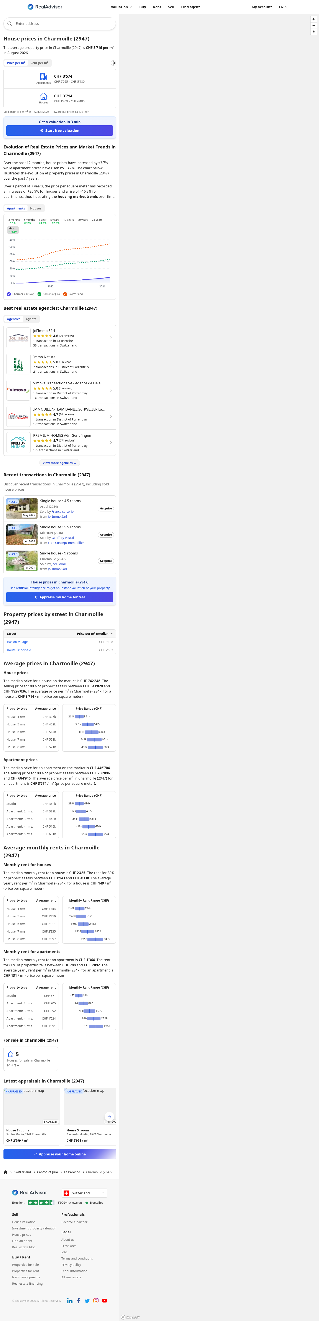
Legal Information (74, 1271)
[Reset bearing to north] (314, 32)
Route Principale (19, 650)
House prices (21, 1234)
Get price (106, 508)
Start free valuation (62, 130)
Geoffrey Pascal (63, 538)
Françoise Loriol (63, 511)
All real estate (71, 1277)
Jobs (64, 1252)
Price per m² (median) (93, 634)
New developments (26, 1277)
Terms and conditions (77, 1258)
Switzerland (22, 1172)
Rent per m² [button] (39, 63)
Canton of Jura (47, 1172)
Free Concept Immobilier (66, 543)
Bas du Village (17, 642)
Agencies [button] (13, 319)
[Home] (5, 1172)
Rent (157, 7)
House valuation (24, 1222)
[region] (219, 667)
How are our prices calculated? (70, 112)
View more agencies (60, 463)
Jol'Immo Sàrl (57, 516)
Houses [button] (35, 208)
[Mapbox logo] (130, 1317)
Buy (142, 7)
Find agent (190, 7)
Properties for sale (25, 1265)
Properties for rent (25, 1271)
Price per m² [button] (16, 63)
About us (67, 1239)
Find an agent (22, 1241)
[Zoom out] (314, 25)
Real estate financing (27, 1283)
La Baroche (72, 1172)
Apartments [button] (16, 208)
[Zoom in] (314, 19)
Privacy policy (71, 1265)
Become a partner (74, 1222)
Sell (171, 7)
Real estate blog (24, 1247)
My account (262, 7)
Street (11, 634)
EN (281, 7)
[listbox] (60, 1116)
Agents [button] (31, 319)
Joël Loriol (59, 564)
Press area (69, 1246)
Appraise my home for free (62, 597)
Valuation (119, 7)
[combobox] (59, 23)
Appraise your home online (62, 1154)
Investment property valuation (34, 1228)
